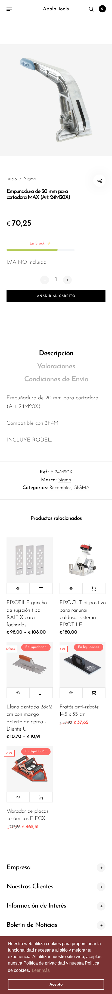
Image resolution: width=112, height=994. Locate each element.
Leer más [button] (41, 970)
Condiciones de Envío (56, 379)
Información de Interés (36, 906)
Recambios (60, 488)
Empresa (18, 867)
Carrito (102, 9)
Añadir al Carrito (93, 588)
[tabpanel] (56, 100)
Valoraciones (56, 366)
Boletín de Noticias (32, 925)
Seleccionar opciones (40, 588)
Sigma (64, 480)
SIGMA (82, 488)
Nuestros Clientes (30, 886)
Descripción (56, 353)
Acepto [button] (56, 984)
